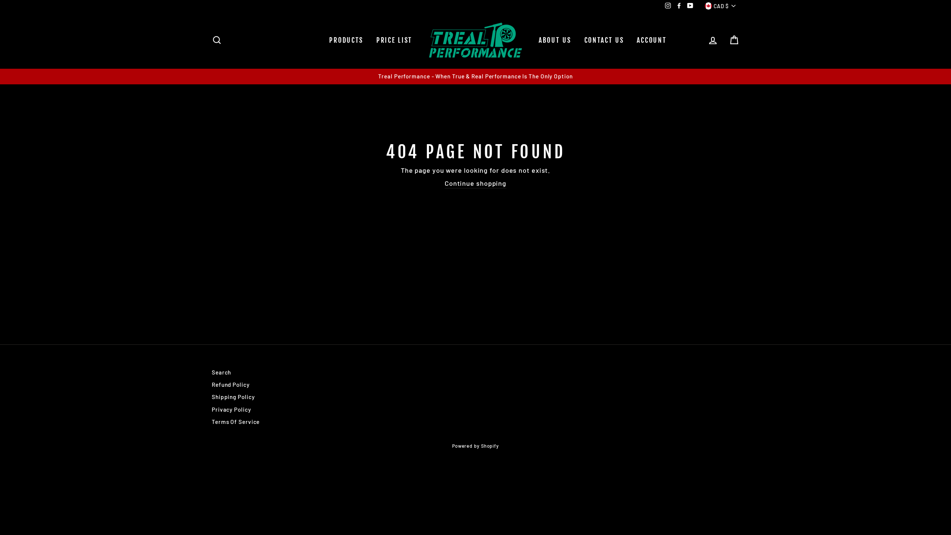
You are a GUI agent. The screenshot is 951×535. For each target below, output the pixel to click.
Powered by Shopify (475, 446)
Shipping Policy (233, 396)
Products (346, 40)
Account (651, 40)
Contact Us (604, 40)
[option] (475, 76)
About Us (555, 40)
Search (221, 372)
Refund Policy (231, 384)
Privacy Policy (231, 409)
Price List (394, 40)
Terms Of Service (236, 421)
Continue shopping (475, 183)
